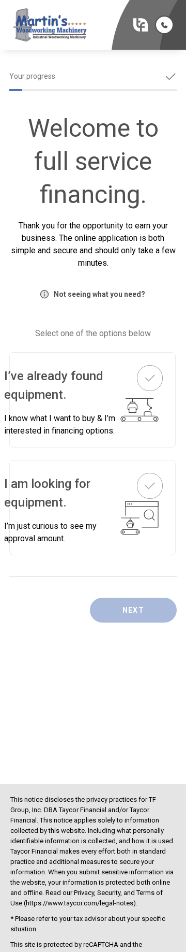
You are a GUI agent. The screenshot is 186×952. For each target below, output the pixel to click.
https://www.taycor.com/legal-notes (79, 903)
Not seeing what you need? (99, 294)
